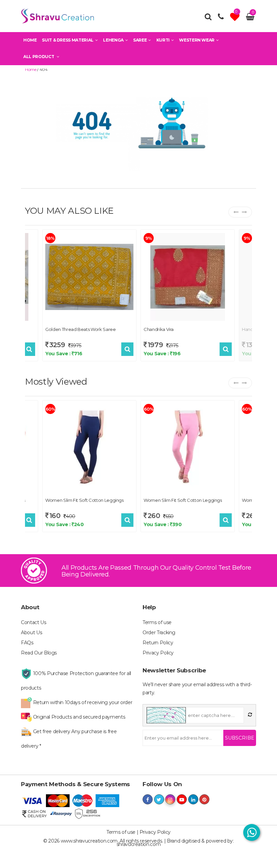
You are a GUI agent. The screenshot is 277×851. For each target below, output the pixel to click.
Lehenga (113, 40)
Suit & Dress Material (68, 40)
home (30, 69)
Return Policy (158, 643)
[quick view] (29, 349)
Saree (140, 40)
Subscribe (239, 738)
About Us (31, 632)
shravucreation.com (139, 844)
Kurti (163, 40)
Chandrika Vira (159, 329)
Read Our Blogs (39, 653)
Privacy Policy (158, 653)
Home (30, 40)
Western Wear (197, 40)
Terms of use (157, 622)
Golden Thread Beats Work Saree (80, 329)
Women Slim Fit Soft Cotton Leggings (84, 500)
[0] (235, 19)
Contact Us (33, 622)
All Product (39, 56)
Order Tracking (159, 632)
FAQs (27, 643)
